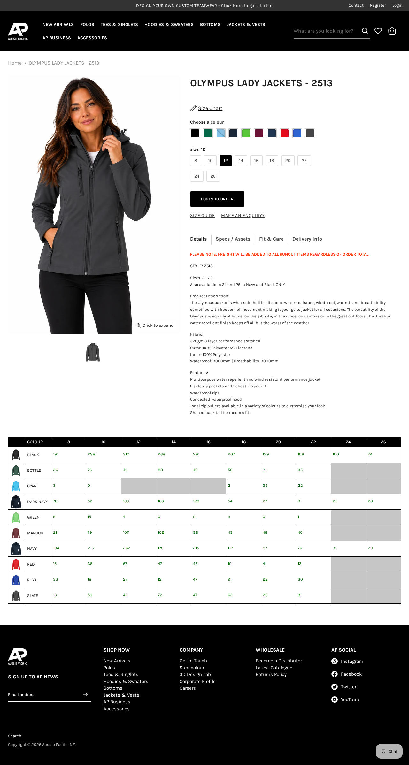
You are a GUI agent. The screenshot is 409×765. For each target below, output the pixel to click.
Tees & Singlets (119, 24)
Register (378, 5)
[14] (242, 167)
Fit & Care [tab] (271, 239)
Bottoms (210, 24)
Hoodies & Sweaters (169, 24)
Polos (87, 24)
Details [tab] (198, 239)
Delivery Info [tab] (307, 239)
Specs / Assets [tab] (233, 239)
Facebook (351, 674)
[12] (227, 167)
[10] (211, 167)
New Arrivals (58, 24)
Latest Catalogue (274, 667)
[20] (288, 167)
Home (15, 63)
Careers (188, 688)
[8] (196, 167)
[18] (273, 167)
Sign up (86, 694)
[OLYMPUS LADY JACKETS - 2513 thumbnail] (92, 352)
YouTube (350, 699)
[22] (305, 167)
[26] (213, 183)
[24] (197, 183)
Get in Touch (193, 660)
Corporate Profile (198, 681)
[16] (257, 167)
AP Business (56, 38)
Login (397, 5)
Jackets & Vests (246, 24)
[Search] (364, 31)
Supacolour (192, 667)
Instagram (352, 661)
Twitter (348, 687)
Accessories (92, 38)
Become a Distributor (279, 660)
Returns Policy (271, 674)
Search (14, 735)
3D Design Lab (195, 674)
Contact (356, 5)
